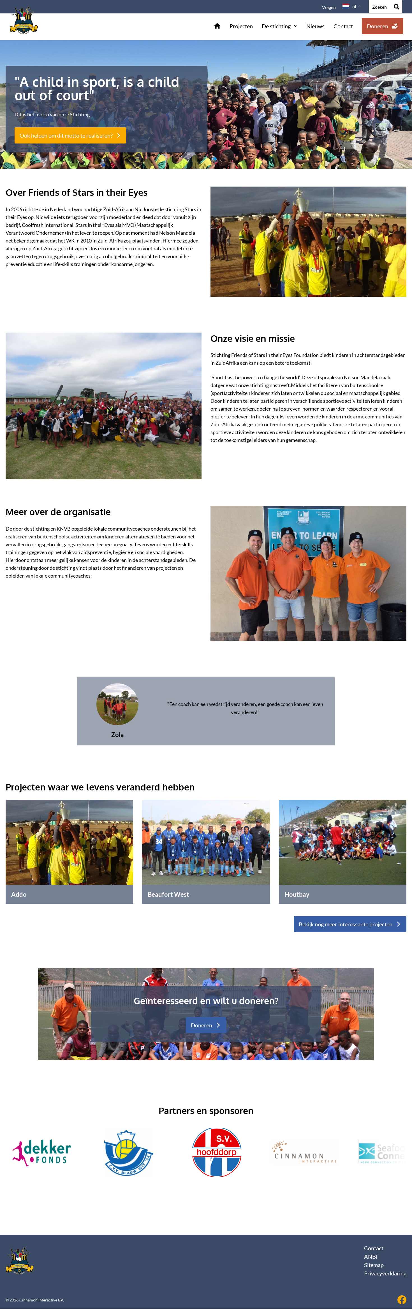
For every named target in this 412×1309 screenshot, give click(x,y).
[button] (378, 1165)
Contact (373, 1248)
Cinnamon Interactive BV (41, 1300)
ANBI (371, 1256)
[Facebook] (401, 1299)
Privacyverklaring (385, 1273)
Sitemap (374, 1264)
